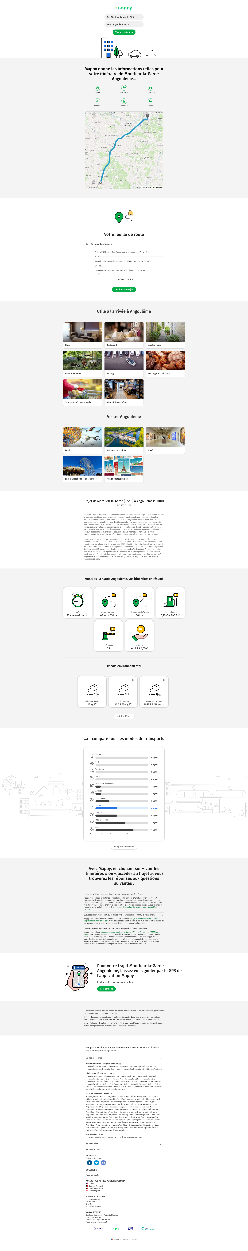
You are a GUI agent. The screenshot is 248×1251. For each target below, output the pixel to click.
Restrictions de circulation (132, 1137)
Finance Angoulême (103, 1125)
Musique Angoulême (126, 1115)
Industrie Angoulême (130, 1122)
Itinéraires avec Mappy (94, 1076)
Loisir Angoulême (152, 1117)
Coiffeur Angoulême (152, 1099)
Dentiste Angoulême (142, 1115)
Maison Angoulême (140, 1096)
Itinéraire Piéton (100, 1066)
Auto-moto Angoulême (135, 1099)
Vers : (118, 24)
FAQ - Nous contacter (93, 1217)
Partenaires (96, 1206)
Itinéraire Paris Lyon (128, 1076)
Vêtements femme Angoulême (106, 1112)
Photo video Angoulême (122, 1117)
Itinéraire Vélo (113, 1066)
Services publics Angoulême (140, 1109)
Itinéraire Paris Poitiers (141, 1087)
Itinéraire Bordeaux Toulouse (149, 1081)
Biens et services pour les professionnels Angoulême (129, 1107)
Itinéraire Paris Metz (102, 1089)
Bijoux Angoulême (106, 1130)
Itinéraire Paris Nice (112, 1081)
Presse (88, 1206)
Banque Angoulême (119, 1120)
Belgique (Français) (96, 1186)
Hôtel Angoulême (92, 1096)
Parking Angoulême (125, 1104)
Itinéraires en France (111, 1076)
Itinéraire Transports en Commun (132, 1066)
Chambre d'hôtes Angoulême (106, 1104)
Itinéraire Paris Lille (132, 1079)
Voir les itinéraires (124, 32)
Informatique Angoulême (128, 1112)
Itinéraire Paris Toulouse (94, 1081)
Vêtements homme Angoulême (141, 1128)
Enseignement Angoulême (112, 1122)
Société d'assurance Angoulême (97, 1102)
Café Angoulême (138, 1117)
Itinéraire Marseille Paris (114, 1079)
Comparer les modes (124, 846)
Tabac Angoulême (120, 1130)
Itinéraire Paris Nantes (129, 1081)
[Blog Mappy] (103, 1162)
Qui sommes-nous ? (93, 1199)
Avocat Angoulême (121, 1109)
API (87, 1173)
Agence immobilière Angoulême (114, 1099)
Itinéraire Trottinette (154, 1069)
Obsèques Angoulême (118, 1102)
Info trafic (89, 1137)
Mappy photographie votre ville (97, 1222)
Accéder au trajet (124, 289)
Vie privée (107, 1215)
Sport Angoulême (102, 1107)
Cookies (115, 1215)
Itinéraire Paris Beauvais (122, 1087)
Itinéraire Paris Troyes (118, 1089)
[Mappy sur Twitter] (96, 1162)
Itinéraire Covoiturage (94, 1069)
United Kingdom (94, 1191)
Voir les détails (124, 716)
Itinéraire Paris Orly (148, 1079)
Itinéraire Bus (128, 1069)
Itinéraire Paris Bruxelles (103, 1087)
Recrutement (90, 1202)
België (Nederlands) (96, 1188)
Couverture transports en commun (98, 1220)
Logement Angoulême (119, 1125)
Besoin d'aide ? (94, 1149)
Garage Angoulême (125, 1096)
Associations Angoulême (142, 1104)
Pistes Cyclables (100, 1137)
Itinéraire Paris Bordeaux (95, 1079)
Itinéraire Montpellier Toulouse (135, 1084)
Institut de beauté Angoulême (106, 1115)
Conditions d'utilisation (94, 1215)
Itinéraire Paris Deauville (146, 1076)
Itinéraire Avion (139, 1069)
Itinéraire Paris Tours (93, 1084)
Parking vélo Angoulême (104, 1109)
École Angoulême (144, 1112)
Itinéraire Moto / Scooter (112, 1069)
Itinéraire (89, 1066)
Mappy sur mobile (92, 1175)
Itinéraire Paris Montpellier (112, 1084)
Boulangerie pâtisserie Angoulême (140, 1120)
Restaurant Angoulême (108, 1096)
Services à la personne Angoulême (98, 1120)
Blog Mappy (90, 1204)
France (91, 1184)
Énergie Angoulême (135, 1125)
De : (120, 17)
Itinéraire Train (151, 1066)
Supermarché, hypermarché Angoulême (114, 1128)
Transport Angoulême (135, 1102)
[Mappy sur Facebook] (89, 1162)
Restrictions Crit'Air (115, 1137)
